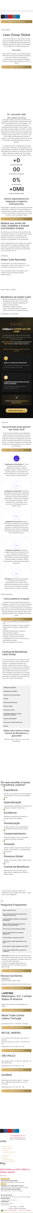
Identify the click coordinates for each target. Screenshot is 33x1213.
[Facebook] (6, 1131)
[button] (16, 11)
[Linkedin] (17, 1131)
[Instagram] (2, 1131)
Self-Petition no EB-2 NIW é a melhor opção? (15, 1170)
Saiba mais (3, 1175)
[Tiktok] (13, 1131)
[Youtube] (10, 1131)
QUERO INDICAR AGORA (15, 410)
